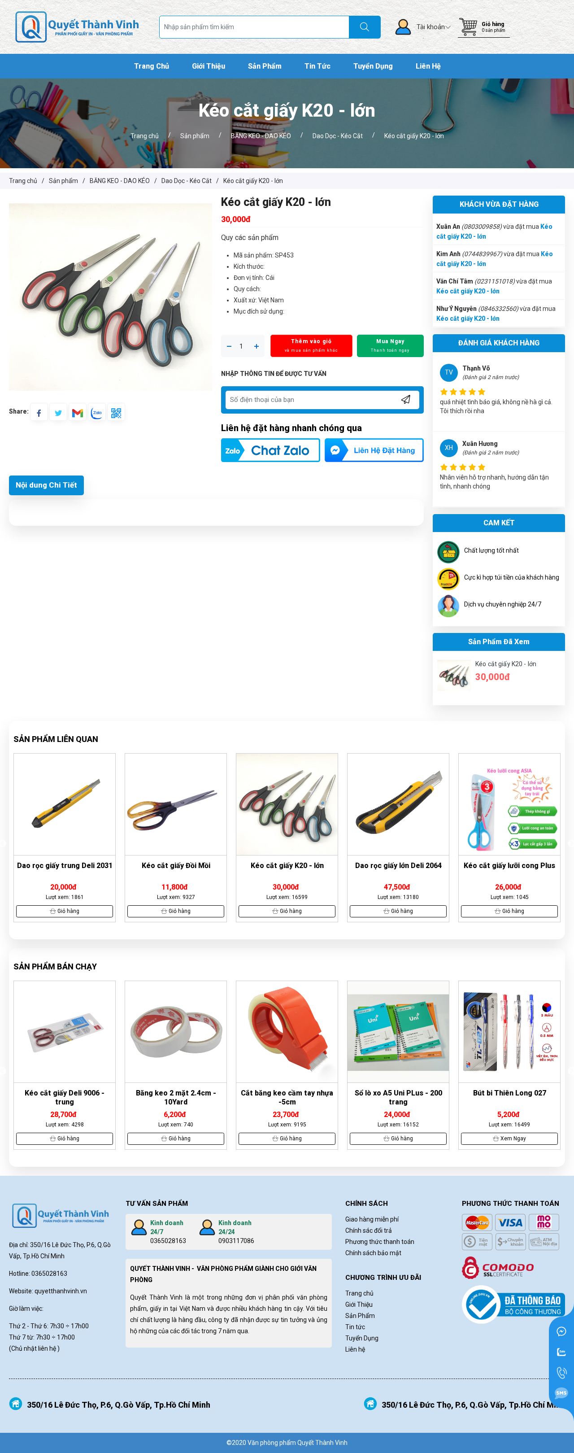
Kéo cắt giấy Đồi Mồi (64, 865)
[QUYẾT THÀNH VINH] (77, 26)
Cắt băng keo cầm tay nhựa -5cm (176, 1097)
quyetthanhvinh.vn (61, 1291)
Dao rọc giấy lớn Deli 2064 (287, 865)
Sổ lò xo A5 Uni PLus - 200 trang (287, 1097)
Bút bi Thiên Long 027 (398, 1093)
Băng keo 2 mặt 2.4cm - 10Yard (65, 1097)
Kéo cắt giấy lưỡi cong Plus (398, 865)
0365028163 (168, 1240)
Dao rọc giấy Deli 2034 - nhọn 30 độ (509, 870)
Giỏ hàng (493, 24)
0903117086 (236, 1240)
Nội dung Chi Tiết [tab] (46, 484)
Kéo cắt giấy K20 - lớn (468, 290)
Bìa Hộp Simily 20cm (509, 1093)
